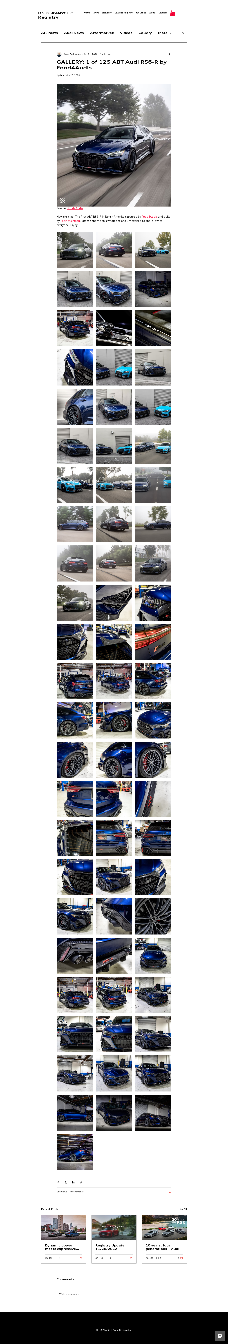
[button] (172, 13)
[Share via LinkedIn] (73, 1182)
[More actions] (169, 54)
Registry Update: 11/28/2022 (110, 1247)
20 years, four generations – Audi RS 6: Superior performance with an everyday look (164, 1247)
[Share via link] (80, 1182)
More (163, 33)
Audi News (74, 33)
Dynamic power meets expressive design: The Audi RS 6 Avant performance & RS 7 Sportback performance (62, 1247)
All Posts (49, 33)
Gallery (145, 33)
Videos (126, 33)
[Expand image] (75, 250)
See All (183, 1209)
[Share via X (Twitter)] (65, 1182)
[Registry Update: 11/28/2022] (114, 1227)
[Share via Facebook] (58, 1182)
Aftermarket (102, 33)
